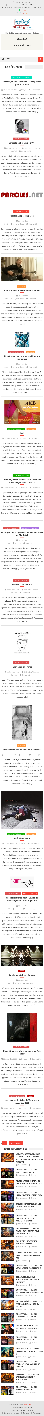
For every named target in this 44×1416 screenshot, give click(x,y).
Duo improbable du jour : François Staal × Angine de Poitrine (28, 1364)
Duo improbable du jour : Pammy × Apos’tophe (27, 1338)
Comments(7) (35, 89)
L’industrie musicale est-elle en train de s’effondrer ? (29, 1327)
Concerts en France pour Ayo (22, 142)
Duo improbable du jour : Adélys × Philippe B (27, 1388)
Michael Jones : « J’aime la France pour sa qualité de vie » (22, 83)
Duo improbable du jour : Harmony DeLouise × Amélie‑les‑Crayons (27, 1218)
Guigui (24, 438)
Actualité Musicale (21, 139)
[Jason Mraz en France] (22, 643)
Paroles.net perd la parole (22, 215)
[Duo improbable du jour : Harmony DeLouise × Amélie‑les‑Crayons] (7, 1219)
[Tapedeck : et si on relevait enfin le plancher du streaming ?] (7, 1378)
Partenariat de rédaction (22, 7)
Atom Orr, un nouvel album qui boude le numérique (22, 357)
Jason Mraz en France (22, 666)
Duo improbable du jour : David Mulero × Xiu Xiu (27, 1315)
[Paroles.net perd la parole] (22, 195)
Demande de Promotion (12, 1413)
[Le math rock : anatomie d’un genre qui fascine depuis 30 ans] (7, 1256)
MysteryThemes (29, 1404)
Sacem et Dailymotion (22, 584)
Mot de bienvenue (13, 5)
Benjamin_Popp (18, 224)
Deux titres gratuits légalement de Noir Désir (22, 1052)
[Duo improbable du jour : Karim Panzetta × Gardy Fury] (7, 1196)
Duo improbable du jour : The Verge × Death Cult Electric (29, 1266)
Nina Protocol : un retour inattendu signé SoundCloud (29, 1182)
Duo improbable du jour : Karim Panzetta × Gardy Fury (29, 1194)
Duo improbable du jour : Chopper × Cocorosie (27, 1171)
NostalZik (21, 286)
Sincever (24, 487)
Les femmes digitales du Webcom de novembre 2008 (22, 1101)
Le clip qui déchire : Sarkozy (22, 975)
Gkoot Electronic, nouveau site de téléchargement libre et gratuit (22, 899)
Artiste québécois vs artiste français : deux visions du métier (29, 1304)
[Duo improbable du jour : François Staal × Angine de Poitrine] (7, 1365)
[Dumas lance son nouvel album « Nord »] (22, 722)
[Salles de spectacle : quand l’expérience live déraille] (7, 1207)
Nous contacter (37, 7)
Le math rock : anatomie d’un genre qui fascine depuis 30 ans (29, 1255)
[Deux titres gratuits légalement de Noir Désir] (22, 1027)
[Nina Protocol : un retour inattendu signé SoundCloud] (7, 1184)
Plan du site (37, 1413)
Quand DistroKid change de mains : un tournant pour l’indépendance (28, 1231)
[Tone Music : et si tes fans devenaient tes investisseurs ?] (7, 1352)
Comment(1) (33, 298)
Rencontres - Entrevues (21, 77)
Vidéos (21, 971)
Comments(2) (26, 151)
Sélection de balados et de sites (22, 1410)
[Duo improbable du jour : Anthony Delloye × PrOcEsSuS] (7, 1293)
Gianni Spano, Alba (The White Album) (22, 290)
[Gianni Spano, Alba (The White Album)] (22, 269)
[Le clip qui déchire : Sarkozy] (22, 955)
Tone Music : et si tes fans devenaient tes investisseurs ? (29, 1351)
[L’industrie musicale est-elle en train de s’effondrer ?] (7, 1329)
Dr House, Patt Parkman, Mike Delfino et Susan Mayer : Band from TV (22, 481)
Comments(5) (34, 843)
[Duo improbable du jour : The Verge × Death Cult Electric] (7, 1269)
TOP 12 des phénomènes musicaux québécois (26, 1242)
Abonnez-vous (6, 7)
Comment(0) (33, 224)
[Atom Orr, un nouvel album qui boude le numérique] (22, 339)
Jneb (22, 433)
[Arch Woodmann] (22, 810)
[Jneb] (22, 412)
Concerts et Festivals (30, 528)
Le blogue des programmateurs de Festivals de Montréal (22, 533)
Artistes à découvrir (16, 429)
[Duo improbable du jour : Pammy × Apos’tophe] (7, 1340)
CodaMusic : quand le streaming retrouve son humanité (27, 1280)
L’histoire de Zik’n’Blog (29, 5)
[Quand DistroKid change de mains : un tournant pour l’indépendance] (7, 1232)
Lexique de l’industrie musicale (22, 1407)
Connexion (26, 1413)
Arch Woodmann (22, 838)
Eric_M (23, 89)
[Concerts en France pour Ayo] (22, 126)
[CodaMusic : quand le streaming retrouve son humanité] (7, 1280)
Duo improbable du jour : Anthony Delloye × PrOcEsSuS (29, 1291)
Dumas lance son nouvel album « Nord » (22, 749)
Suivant (18, 1143)
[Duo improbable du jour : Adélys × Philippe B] (7, 1390)
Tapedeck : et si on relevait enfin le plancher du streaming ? (28, 1377)
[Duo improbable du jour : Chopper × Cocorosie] (7, 1173)
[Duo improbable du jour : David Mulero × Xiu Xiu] (7, 1317)
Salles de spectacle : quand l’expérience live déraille (28, 1205)
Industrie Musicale (21, 211)
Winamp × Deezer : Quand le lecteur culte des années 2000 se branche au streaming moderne (29, 1158)
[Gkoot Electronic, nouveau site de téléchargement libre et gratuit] (22, 882)
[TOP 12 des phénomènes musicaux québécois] (7, 1244)
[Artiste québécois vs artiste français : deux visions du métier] (7, 1305)
